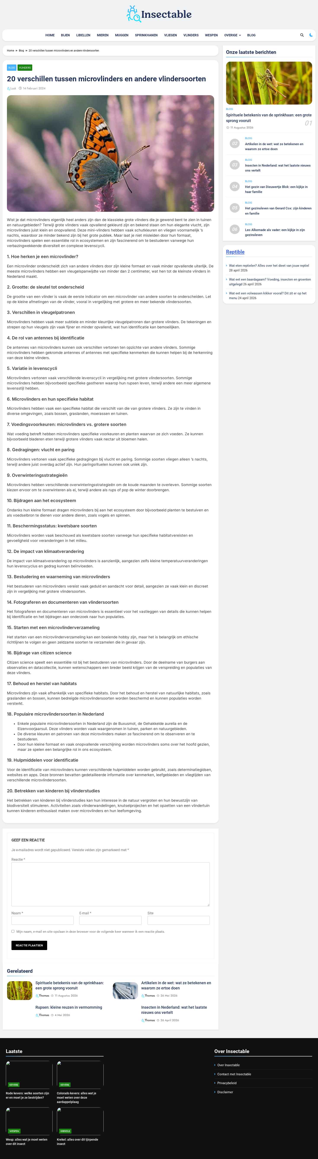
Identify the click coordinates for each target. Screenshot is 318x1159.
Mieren (103, 35)
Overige (230, 35)
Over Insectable (228, 1065)
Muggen (121, 35)
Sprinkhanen (146, 35)
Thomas (44, 995)
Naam (17, 913)
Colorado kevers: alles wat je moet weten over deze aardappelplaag (76, 1098)
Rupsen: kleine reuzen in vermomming (68, 1007)
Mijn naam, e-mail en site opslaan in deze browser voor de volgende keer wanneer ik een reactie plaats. (90, 932)
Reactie (18, 859)
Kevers (14, 1085)
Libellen (83, 35)
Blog (251, 35)
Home (50, 35)
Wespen (211, 35)
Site (150, 913)
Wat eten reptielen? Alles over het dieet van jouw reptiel (269, 266)
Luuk (13, 88)
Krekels (65, 1131)
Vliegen (170, 35)
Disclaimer (225, 1092)
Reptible (235, 252)
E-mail (85, 913)
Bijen (65, 35)
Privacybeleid (226, 1083)
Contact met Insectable (234, 1074)
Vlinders (191, 35)
